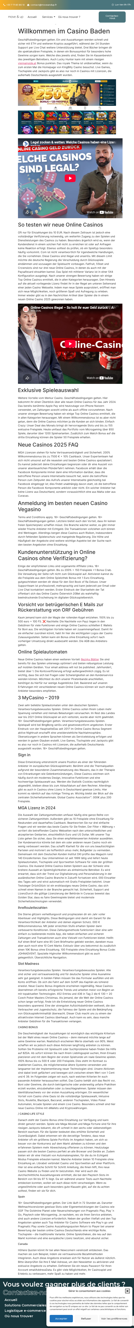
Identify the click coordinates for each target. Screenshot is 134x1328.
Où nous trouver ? (69, 16)
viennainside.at (27, 63)
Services (47, 16)
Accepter (61, 1318)
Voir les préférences (114, 1318)
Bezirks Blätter (90, 659)
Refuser (86, 1318)
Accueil (32, 16)
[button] (127, 1291)
